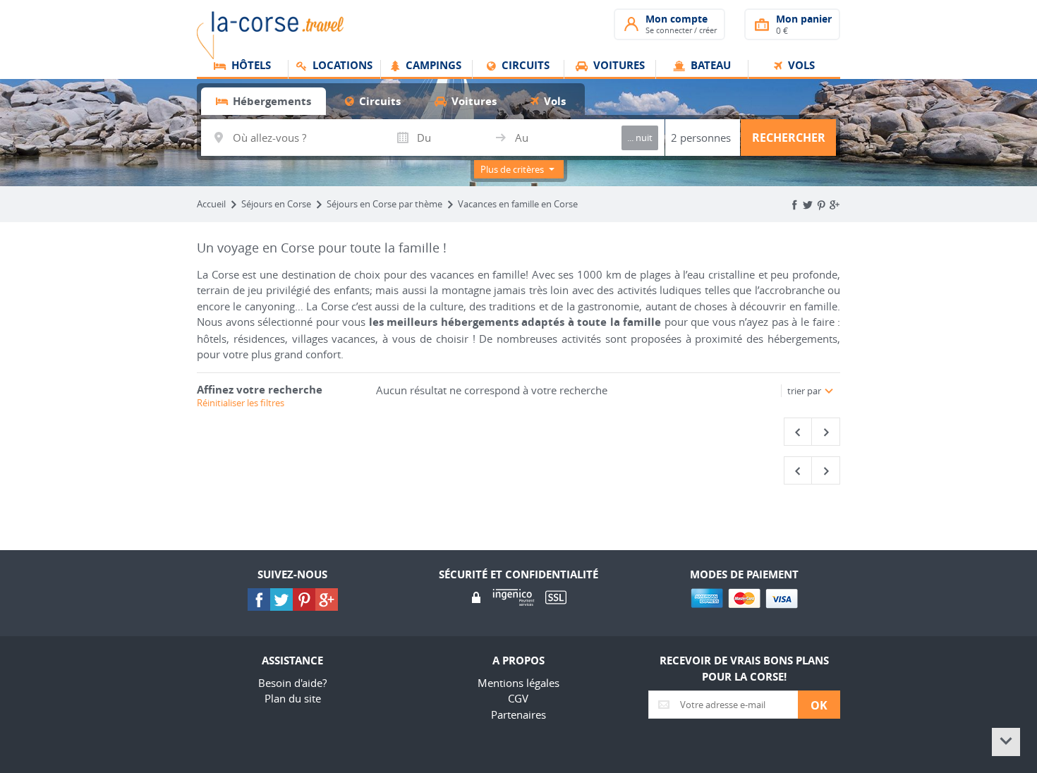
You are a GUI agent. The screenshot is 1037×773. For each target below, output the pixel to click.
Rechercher (788, 137)
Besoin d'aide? (292, 683)
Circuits (524, 66)
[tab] (263, 101)
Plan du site (293, 698)
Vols (800, 66)
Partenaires (518, 714)
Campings (432, 66)
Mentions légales (518, 683)
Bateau (709, 66)
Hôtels (250, 66)
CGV (518, 698)
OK (819, 705)
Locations (341, 66)
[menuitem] (243, 70)
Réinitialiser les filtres (240, 402)
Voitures (617, 66)
